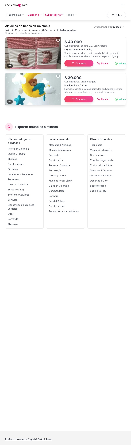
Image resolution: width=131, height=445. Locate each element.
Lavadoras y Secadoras (20, 174)
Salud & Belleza (57, 201)
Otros (11, 213)
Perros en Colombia (18, 148)
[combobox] (109, 27)
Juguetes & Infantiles (42, 30)
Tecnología (55, 170)
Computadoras (56, 190)
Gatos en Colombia (18, 184)
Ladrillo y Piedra (16, 153)
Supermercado (98, 185)
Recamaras (13, 179)
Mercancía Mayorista (60, 150)
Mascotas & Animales (60, 145)
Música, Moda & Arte (101, 165)
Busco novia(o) (16, 189)
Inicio (7, 30)
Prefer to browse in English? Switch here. (28, 439)
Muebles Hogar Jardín (60, 180)
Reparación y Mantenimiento (64, 211)
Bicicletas (13, 169)
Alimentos (13, 224)
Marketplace (21, 30)
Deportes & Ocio (99, 180)
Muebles (12, 159)
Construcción (56, 160)
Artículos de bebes (66, 30)
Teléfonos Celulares (18, 194)
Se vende (13, 219)
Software (12, 199)
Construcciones (16, 164)
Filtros (119, 15)
